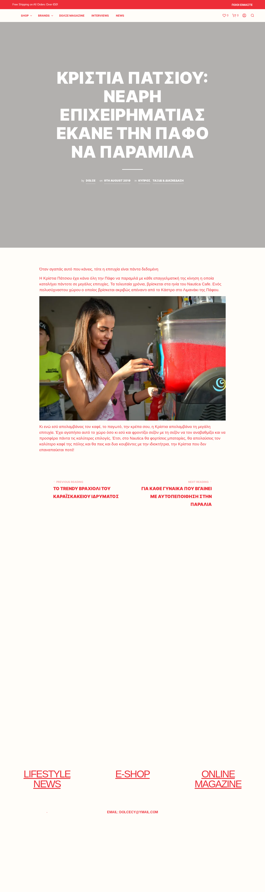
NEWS (120, 15)
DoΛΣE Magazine (71, 15)
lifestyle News (47, 778)
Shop (25, 15)
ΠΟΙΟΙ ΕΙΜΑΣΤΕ (242, 4)
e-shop (132, 773)
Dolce (90, 180)
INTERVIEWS (100, 15)
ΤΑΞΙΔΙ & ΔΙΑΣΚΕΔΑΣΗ (168, 180)
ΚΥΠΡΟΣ (144, 180)
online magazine (218, 778)
